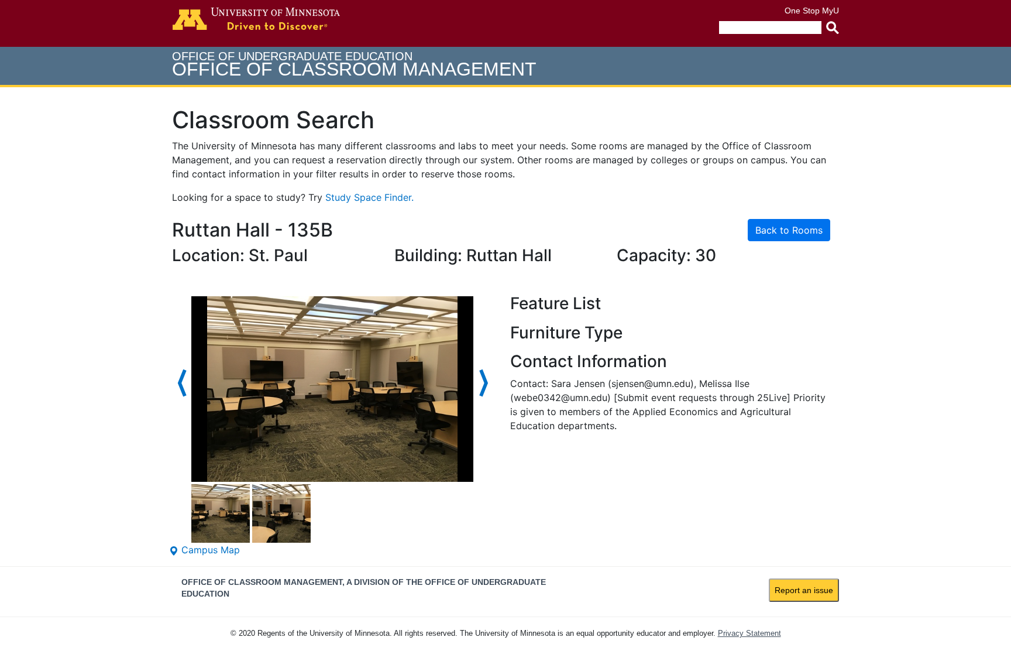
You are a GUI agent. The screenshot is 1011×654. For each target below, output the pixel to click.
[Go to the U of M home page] (256, 19)
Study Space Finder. (369, 197)
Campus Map (209, 550)
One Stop (802, 10)
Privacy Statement (749, 633)
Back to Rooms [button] (789, 230)
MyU (830, 10)
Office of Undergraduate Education (354, 65)
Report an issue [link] (804, 590)
